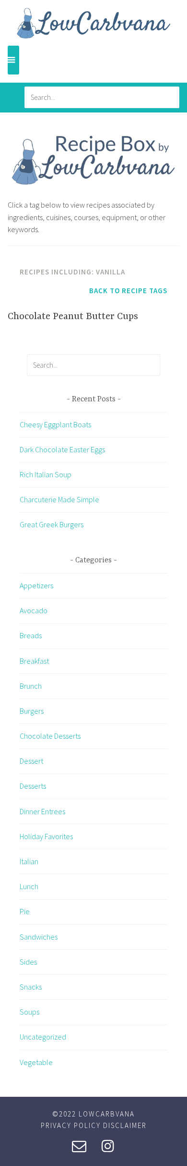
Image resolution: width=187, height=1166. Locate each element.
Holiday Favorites (46, 836)
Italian (29, 861)
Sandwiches (39, 937)
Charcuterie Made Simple (59, 499)
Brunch (31, 686)
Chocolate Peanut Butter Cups (73, 316)
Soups (29, 1012)
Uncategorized (43, 1037)
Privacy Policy (71, 1125)
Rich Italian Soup (45, 474)
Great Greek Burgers (51, 524)
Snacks (31, 987)
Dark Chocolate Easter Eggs (62, 449)
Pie (25, 911)
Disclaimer (125, 1125)
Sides (28, 962)
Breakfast (34, 661)
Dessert (31, 761)
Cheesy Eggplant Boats (55, 424)
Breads (31, 635)
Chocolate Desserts (50, 736)
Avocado (33, 610)
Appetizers (36, 585)
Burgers (32, 711)
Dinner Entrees (42, 811)
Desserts (33, 786)
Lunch (29, 886)
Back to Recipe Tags (128, 290)
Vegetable (36, 1062)
